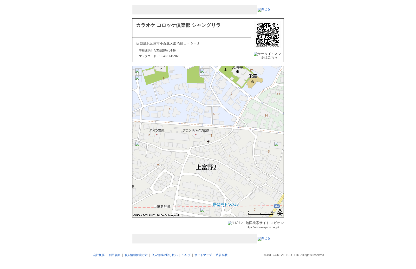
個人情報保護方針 (136, 255)
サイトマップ (203, 255)
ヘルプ (186, 255)
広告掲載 (222, 255)
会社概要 (99, 255)
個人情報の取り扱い (165, 255)
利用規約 (114, 255)
